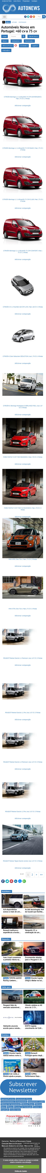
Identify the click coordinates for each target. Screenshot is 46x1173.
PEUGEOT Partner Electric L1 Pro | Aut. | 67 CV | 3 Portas (22, 713)
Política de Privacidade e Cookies (20, 1141)
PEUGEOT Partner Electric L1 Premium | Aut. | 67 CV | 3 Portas (22, 658)
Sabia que (6, 987)
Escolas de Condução (23, 1107)
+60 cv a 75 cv (7, 46)
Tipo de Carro (33, 36)
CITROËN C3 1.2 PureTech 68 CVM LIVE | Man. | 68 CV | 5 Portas (23, 307)
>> (41, 874)
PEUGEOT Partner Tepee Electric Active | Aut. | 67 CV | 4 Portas (22, 861)
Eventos (5, 1035)
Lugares (34, 46)
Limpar (4, 36)
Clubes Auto (15, 1110)
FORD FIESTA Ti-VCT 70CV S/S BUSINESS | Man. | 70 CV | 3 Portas (22, 509)
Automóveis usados (36, 1101)
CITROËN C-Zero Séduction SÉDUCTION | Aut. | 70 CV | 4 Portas (23, 356)
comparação (22, 22)
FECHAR (20, 1167)
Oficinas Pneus (28, 1104)
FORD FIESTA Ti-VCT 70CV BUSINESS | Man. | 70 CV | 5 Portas (22, 457)
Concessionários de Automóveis (14, 1101)
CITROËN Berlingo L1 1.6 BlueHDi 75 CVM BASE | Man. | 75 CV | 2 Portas (22, 149)
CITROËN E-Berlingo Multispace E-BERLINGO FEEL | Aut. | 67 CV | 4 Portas (22, 407)
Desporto (5, 939)
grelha (8, 22)
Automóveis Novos (23, 1099)
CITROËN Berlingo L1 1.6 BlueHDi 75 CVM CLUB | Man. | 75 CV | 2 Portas (22, 200)
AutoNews (6, 891)
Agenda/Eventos (8, 1099)
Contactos (5, 1141)
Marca (4, 41)
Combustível (16, 41)
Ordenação (5, 50)
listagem (14, 22)
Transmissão (29, 41)
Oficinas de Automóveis (10, 1104)
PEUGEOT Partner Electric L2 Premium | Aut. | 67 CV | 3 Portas (22, 762)
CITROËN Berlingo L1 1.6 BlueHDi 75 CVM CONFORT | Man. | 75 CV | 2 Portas (22, 252)
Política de (21, 1171)
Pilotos (10, 1107)
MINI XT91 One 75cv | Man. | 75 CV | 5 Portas (23, 609)
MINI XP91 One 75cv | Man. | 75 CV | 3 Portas (23, 559)
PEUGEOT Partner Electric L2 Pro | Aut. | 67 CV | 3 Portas (22, 812)
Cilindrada (23, 46)
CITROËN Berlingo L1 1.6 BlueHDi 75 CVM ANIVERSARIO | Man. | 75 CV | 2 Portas (23, 98)
